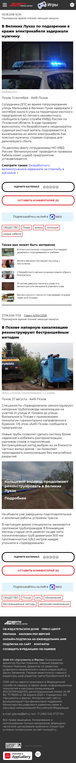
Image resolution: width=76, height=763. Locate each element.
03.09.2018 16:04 (11, 14)
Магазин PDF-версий (34, 634)
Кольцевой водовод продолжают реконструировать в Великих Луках (36, 486)
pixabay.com (9, 91)
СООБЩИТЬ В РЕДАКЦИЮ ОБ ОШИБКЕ (29, 649)
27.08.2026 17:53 (11, 315)
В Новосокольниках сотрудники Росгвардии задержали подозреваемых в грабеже (42, 251)
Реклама (9, 634)
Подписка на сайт (17, 644)
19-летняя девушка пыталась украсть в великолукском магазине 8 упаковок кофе (40, 285)
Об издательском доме (21, 629)
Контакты (41, 644)
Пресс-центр (51, 629)
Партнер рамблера (33, 746)
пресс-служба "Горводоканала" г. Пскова (28, 392)
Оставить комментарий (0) (38, 200)
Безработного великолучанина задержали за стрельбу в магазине (33, 169)
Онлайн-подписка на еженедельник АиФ (34, 639)
